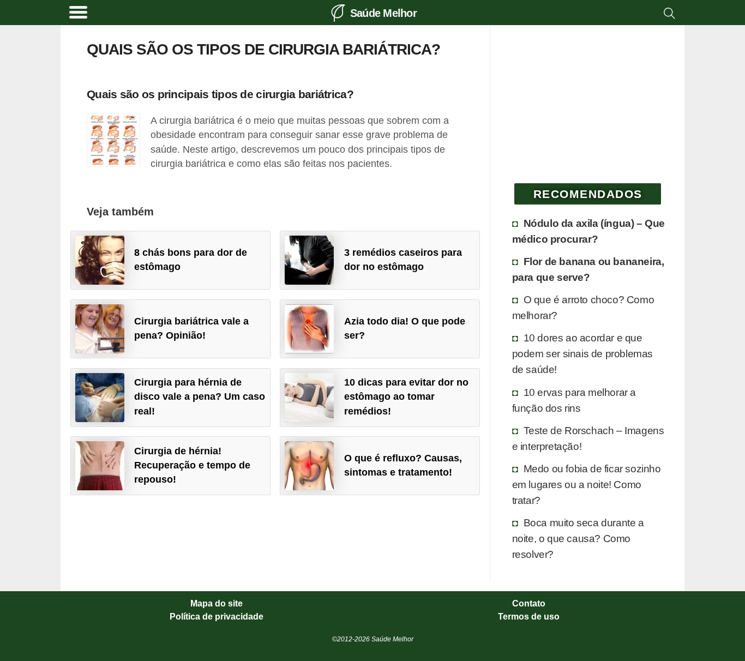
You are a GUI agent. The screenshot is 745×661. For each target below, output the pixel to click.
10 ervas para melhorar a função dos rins (574, 400)
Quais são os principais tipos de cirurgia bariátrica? (220, 94)
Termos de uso (529, 616)
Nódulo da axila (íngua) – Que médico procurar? (588, 231)
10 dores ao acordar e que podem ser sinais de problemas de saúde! (582, 353)
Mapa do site (216, 603)
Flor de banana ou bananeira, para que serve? (588, 269)
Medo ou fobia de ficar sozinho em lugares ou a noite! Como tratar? (586, 484)
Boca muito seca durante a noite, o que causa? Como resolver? (578, 538)
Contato (528, 603)
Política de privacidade (216, 616)
